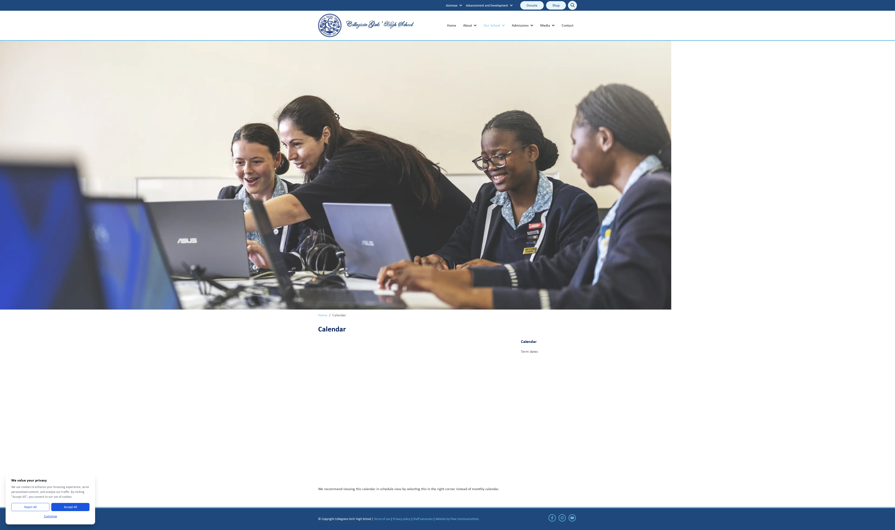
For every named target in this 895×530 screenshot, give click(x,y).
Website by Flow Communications (457, 519)
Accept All (70, 507)
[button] (454, 5)
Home (322, 315)
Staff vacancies (423, 519)
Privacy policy (401, 519)
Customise (50, 516)
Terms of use (382, 519)
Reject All (30, 507)
